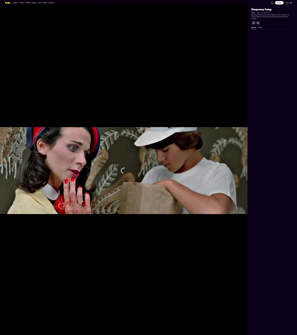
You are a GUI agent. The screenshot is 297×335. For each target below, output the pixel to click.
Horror (253, 12)
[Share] (258, 23)
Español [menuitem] (45, 2)
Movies (22, 2)
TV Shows (28, 2)
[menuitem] (16, 3)
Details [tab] (260, 27)
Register (279, 2)
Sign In (287, 2)
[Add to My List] (254, 23)
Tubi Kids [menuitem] (51, 2)
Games (34, 2)
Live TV (39, 2)
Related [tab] (253, 27)
